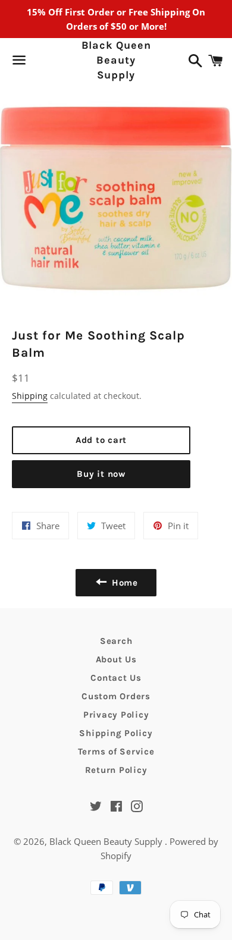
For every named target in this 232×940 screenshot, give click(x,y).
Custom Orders (116, 696)
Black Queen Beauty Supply (116, 60)
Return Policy (116, 770)
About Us (116, 659)
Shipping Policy (115, 733)
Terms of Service (116, 751)
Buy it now (101, 474)
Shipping (30, 395)
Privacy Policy (116, 714)
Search (116, 641)
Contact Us (116, 677)
